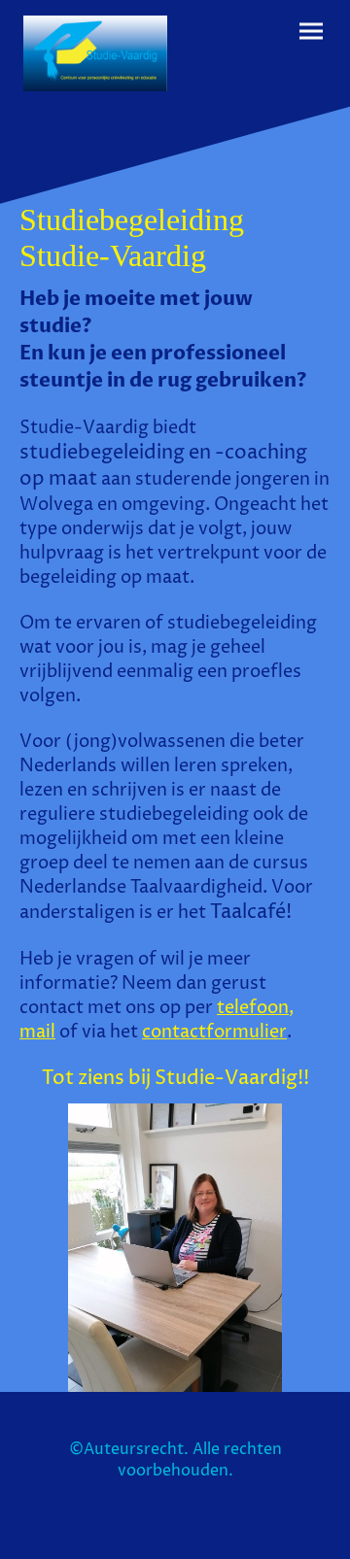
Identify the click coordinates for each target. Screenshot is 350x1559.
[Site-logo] (95, 53)
